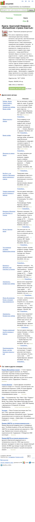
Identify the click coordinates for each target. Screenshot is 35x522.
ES (29, 1)
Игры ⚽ (25, 21)
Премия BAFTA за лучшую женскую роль (15, 438)
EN (22, 1)
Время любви (7, 135)
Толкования (17, 15)
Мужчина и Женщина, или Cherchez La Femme (9, 267)
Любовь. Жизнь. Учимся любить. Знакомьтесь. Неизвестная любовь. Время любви (9, 105)
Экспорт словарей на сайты (6, 462)
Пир (3, 397)
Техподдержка (11, 457)
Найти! (31, 10)
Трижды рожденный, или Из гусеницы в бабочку (9, 193)
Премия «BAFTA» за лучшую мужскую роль (15, 423)
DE (26, 1)
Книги (26, 18)
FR (32, 1)
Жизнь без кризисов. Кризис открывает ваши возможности (9, 299)
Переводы (9, 18)
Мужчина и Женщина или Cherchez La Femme (9, 213)
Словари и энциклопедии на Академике (15, 7)
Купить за (17, 88)
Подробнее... (21, 116)
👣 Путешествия (4, 460)
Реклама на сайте (19, 457)
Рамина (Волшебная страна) (11, 370)
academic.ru (6, 3)
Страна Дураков (7, 384)
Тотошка (4, 410)
